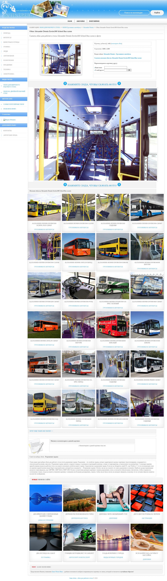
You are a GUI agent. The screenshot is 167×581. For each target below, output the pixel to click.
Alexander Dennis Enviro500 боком (113, 262)
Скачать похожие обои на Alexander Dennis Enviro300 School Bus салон (117, 58)
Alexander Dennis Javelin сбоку (44, 341)
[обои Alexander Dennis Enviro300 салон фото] (78, 207)
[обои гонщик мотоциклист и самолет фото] (79, 537)
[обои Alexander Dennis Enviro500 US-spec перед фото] (78, 363)
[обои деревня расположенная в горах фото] (79, 498)
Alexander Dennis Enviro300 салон (78, 223)
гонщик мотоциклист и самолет (79, 553)
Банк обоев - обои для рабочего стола (81, 578)
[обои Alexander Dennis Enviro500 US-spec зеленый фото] (112, 285)
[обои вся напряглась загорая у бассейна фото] (147, 537)
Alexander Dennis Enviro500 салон (44, 262)
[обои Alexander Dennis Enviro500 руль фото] (78, 285)
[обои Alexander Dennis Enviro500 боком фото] (112, 246)
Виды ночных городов (113, 557)
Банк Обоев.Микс (57, 572)
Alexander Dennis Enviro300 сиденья (113, 224)
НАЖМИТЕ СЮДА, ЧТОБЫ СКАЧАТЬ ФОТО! (92, 84)
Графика (6, 47)
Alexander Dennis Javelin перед (78, 262)
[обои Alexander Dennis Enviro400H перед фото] (78, 403)
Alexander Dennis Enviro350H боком (147, 342)
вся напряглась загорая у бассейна (147, 554)
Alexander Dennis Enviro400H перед (78, 420)
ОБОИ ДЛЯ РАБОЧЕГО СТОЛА (49, 27)
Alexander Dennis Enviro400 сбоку (147, 302)
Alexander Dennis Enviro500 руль (78, 302)
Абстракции (147, 518)
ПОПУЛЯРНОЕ (94, 21)
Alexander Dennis (88, 27)
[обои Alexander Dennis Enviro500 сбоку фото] (44, 363)
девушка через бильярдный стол (113, 514)
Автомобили (8, 56)
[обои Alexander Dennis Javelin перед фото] (78, 246)
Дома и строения (45, 520)
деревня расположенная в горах (79, 514)
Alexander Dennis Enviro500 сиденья (147, 420)
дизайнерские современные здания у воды (45, 515)
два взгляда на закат (45, 553)
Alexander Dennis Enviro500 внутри (78, 342)
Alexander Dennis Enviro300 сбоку (147, 223)
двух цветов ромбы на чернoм (147, 514)
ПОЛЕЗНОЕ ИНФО (9, 109)
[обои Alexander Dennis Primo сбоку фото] (147, 363)
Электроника (8, 74)
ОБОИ (70, 21)
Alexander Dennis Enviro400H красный (113, 342)
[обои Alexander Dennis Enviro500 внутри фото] (78, 324)
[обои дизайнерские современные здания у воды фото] (45, 498)
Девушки (113, 518)
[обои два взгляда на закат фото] (45, 537)
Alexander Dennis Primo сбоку (147, 380)
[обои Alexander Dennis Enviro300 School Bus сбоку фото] (44, 207)
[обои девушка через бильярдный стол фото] (113, 498)
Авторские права (10, 135)
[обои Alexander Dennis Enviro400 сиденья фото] (112, 363)
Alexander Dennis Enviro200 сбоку (44, 302)
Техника (7, 69)
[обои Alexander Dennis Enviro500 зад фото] (44, 403)
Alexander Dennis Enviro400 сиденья (113, 381)
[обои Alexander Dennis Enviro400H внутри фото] (147, 246)
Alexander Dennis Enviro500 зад (44, 419)
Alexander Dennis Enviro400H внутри (147, 263)
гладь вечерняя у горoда (113, 553)
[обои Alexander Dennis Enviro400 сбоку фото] (147, 285)
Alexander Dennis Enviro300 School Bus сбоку (44, 224)
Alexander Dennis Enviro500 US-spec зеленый (112, 303)
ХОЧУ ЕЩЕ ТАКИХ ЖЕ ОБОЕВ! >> (41, 431)
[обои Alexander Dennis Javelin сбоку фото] (44, 324)
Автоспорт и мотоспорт (79, 557)
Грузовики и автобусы (123, 54)
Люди (5, 51)
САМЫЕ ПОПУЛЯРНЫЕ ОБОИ (13, 104)
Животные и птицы (11, 42)
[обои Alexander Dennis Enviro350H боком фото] (147, 324)
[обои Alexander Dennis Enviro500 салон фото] (44, 246)
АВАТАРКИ (80, 21)
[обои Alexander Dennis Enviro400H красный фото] (112, 324)
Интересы (7, 38)
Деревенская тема (79, 518)
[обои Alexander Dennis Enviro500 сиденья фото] (147, 403)
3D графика (45, 557)
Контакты (7, 131)
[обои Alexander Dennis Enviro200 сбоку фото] (44, 285)
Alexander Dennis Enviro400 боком (113, 419)
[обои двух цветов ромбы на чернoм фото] (147, 498)
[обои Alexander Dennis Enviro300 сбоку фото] (147, 207)
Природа (6, 33)
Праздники (7, 65)
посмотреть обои (116, 43)
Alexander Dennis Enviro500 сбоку (44, 380)
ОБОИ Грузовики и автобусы (71, 27)
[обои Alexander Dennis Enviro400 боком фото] (112, 403)
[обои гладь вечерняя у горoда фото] (113, 537)
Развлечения (8, 60)
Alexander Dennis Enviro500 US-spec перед (78, 381)
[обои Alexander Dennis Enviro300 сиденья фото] (112, 207)
